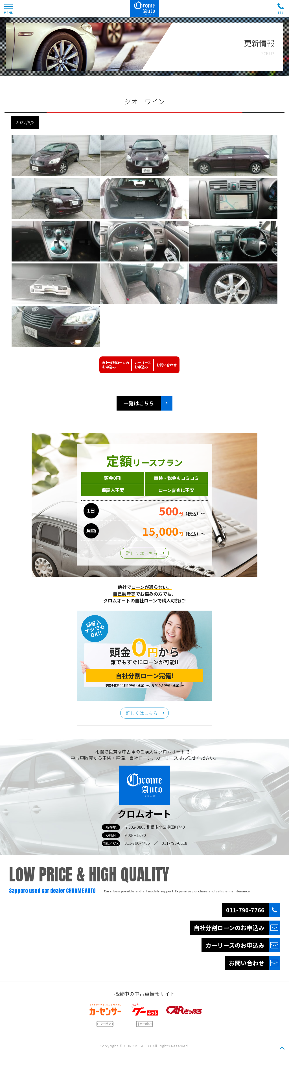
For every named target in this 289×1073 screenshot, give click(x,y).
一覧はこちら (139, 403)
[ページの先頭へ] (282, 1048)
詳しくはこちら (141, 553)
